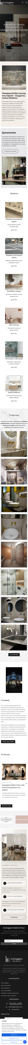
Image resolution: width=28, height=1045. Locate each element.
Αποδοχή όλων (14, 1034)
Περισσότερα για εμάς (8, 741)
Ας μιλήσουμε (14, 917)
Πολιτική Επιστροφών (6, 985)
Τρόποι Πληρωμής (5, 983)
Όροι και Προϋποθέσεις (6, 990)
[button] (26, 783)
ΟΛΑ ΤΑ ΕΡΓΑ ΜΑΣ (14, 654)
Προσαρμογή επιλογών (14, 1038)
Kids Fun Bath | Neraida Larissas (14, 498)
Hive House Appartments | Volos (14, 471)
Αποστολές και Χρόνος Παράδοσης (8, 995)
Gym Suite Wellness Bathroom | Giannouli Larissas (14, 526)
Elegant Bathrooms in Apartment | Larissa (14, 581)
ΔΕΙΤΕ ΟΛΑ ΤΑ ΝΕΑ (6, 805)
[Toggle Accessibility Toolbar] (25, 1042)
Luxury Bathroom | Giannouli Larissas (14, 443)
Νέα (4, 779)
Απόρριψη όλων (14, 1042)
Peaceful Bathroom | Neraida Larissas (14, 609)
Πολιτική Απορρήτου (5, 988)
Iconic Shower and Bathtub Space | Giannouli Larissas (14, 637)
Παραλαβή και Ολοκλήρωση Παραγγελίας (10, 993)
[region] (14, 1032)
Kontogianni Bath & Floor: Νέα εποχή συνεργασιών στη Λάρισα (13, 787)
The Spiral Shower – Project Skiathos (14, 554)
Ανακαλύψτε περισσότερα (10, 151)
